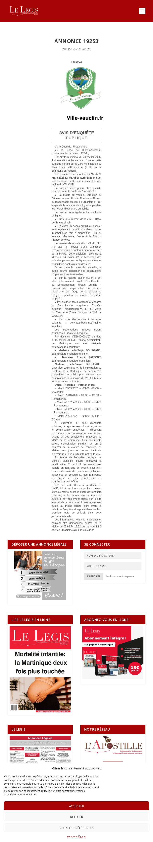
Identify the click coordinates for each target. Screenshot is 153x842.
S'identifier (94, 576)
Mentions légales (76, 836)
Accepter (76, 806)
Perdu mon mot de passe (120, 576)
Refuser (76, 817)
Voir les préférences (77, 828)
